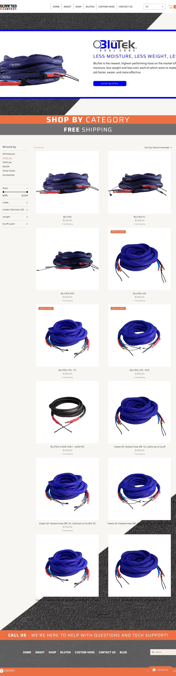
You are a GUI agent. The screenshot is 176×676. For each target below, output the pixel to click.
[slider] (3, 192)
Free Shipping (67, 224)
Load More (103, 614)
